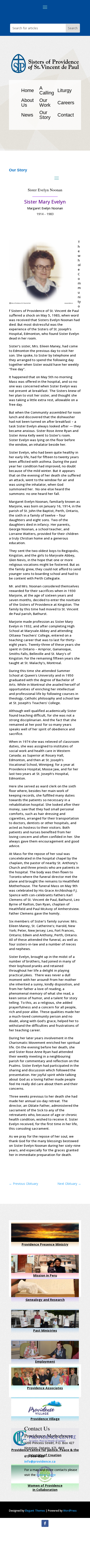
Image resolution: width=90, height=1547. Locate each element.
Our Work (44, 102)
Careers (65, 102)
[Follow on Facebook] (45, 1523)
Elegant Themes (35, 1510)
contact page (46, 1475)
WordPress (70, 1510)
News (27, 115)
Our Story (44, 115)
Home (27, 90)
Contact (65, 115)
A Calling (46, 90)
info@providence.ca (39, 1461)
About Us (27, 102)
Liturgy (64, 90)
